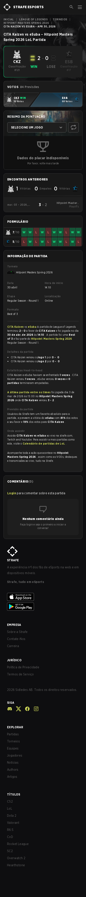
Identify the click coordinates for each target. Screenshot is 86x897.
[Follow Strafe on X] (16, 708)
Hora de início (54, 283)
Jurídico (14, 660)
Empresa (14, 625)
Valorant (13, 822)
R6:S (10, 830)
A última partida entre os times (28, 392)
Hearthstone (16, 865)
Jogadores (14, 755)
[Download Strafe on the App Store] (43, 597)
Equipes (13, 748)
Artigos (12, 776)
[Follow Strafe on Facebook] (25, 708)
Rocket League (18, 844)
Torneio (12, 266)
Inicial (9, 19)
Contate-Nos (16, 639)
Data (10, 283)
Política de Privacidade (23, 667)
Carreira (13, 646)
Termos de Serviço (20, 674)
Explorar (15, 727)
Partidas (13, 734)
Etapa (11, 296)
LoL (9, 808)
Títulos (13, 794)
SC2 (10, 851)
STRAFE (13, 560)
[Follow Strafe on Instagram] (34, 708)
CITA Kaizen (15, 326)
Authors (13, 769)
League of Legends (33, 19)
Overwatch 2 (16, 858)
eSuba (32, 326)
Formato (13, 309)
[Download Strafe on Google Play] (43, 607)
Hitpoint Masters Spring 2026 (26, 23)
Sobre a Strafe (17, 632)
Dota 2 (11, 815)
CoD (10, 837)
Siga (10, 702)
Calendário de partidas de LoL (44, 443)
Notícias (13, 762)
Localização (53, 296)
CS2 (10, 801)
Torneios (60, 19)
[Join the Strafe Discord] (9, 708)
